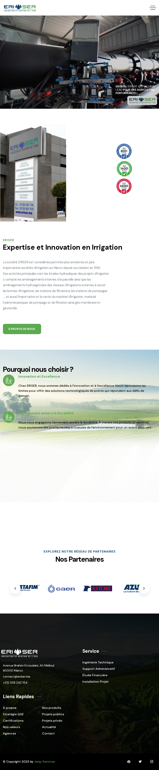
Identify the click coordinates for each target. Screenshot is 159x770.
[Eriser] (20, 7)
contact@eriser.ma (16, 676)
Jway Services (44, 762)
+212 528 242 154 (15, 682)
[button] (143, 588)
